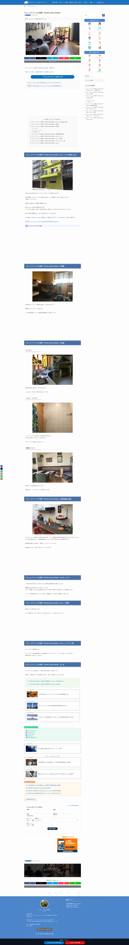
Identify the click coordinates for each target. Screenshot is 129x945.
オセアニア (100, 83)
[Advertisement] (52, 102)
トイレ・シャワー (38, 130)
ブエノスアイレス (36, 860)
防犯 (89, 56)
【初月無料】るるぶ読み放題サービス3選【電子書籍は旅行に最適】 (54, 762)
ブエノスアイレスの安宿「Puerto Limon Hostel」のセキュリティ (47, 136)
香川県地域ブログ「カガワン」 (74, 903)
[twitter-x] (39, 934)
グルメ (99, 61)
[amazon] (50, 934)
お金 (89, 46)
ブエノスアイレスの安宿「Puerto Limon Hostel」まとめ (45, 143)
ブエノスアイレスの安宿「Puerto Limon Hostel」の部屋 (45, 124)
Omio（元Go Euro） (32, 737)
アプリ (99, 56)
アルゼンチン (28, 860)
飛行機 (89, 51)
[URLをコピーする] (2, 479)
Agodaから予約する (74, 942)
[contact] (52, 934)
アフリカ (89, 88)
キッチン (36, 128)
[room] (43, 934)
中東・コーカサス (99, 74)
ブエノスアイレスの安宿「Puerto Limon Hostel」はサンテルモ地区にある (49, 121)
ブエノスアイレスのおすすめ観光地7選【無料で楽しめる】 (53, 705)
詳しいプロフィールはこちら (44, 929)
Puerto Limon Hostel (43, 67)
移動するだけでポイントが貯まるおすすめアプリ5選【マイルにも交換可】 (56, 774)
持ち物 (99, 42)
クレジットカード (99, 46)
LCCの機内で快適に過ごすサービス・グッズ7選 (49, 748)
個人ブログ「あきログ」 (73, 905)
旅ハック (99, 51)
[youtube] (48, 934)
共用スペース (37, 131)
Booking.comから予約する (53, 942)
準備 (89, 42)
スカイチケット (31, 732)
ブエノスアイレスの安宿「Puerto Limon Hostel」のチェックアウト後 (48, 140)
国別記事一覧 (99, 88)
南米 (89, 83)
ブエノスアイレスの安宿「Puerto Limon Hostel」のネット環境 (47, 138)
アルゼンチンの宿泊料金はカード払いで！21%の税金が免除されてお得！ (56, 717)
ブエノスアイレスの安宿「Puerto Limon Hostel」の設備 (45, 126)
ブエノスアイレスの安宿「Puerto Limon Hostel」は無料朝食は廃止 (48, 134)
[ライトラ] (28, 2)
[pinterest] (45, 934)
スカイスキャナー (31, 730)
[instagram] (41, 934)
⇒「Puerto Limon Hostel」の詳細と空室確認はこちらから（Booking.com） (46, 681)
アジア (89, 74)
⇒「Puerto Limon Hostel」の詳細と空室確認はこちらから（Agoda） (44, 684)
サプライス (30, 735)
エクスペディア (31, 734)
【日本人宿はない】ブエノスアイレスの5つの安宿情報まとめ (53, 694)
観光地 (89, 61)
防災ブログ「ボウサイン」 (73, 907)
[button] (29, 58)
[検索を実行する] (103, 32)
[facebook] (36, 934)
